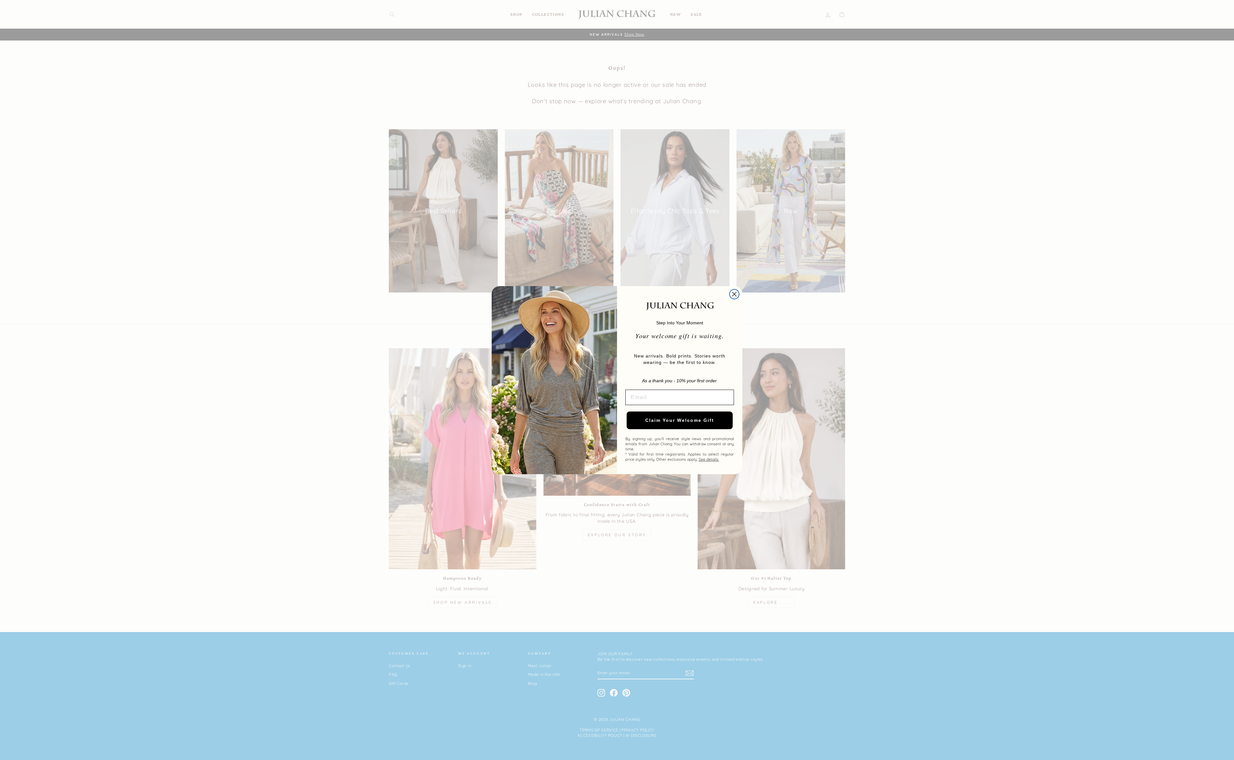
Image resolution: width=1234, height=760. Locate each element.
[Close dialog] (734, 294)
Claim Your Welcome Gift (679, 420)
